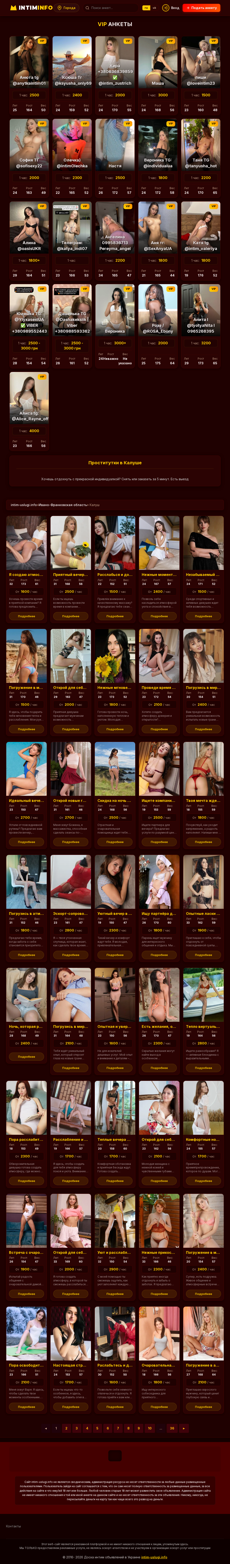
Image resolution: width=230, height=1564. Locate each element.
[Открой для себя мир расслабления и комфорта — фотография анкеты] (71, 656)
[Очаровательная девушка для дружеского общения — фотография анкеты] (159, 1333)
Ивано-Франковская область (63, 505)
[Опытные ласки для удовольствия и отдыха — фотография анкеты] (203, 882)
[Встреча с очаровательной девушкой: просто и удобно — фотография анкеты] (26, 1221)
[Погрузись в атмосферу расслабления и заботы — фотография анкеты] (26, 882)
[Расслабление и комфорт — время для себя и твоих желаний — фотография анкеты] (71, 1108)
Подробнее (26, 616)
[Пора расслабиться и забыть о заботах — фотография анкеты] (26, 1108)
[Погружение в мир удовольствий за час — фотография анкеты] (203, 1221)
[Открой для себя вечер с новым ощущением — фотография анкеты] (159, 1108)
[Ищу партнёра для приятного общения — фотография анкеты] (159, 882)
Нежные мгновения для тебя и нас (130, 687)
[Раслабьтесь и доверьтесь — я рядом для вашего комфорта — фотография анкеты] (115, 1333)
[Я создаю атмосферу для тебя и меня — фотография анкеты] (26, 543)
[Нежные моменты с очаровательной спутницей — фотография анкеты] (159, 543)
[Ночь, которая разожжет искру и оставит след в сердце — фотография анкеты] (26, 995)
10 (150, 1428)
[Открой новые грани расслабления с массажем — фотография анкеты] (71, 769)
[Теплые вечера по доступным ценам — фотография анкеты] (115, 1108)
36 (172, 1428)
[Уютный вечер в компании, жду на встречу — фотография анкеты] (115, 882)
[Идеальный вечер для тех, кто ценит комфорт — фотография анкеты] (26, 769)
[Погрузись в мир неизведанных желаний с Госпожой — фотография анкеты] (203, 656)
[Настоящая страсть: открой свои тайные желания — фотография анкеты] (71, 1333)
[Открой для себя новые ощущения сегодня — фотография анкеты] (71, 1221)
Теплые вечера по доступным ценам (132, 1139)
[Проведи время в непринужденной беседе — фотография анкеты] (159, 656)
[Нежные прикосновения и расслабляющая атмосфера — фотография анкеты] (159, 1221)
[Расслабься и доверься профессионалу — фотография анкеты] (115, 543)
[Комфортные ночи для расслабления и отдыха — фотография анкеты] (203, 1108)
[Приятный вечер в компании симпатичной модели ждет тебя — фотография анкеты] (71, 543)
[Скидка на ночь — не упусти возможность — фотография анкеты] (115, 769)
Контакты (13, 1526)
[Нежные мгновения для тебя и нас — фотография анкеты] (115, 656)
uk (154, 7)
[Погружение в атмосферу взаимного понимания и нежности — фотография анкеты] (203, 1333)
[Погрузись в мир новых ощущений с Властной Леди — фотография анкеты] (71, 995)
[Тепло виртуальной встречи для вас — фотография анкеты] (203, 995)
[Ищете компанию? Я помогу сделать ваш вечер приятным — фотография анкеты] (159, 769)
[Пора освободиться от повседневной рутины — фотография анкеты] (26, 1333)
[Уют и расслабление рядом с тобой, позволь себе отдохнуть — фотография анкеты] (115, 1221)
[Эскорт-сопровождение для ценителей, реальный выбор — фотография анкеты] (71, 882)
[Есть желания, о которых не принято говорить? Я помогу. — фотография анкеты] (159, 995)
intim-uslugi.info (24, 505)
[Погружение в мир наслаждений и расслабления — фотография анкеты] (26, 656)
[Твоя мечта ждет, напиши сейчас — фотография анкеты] (203, 769)
